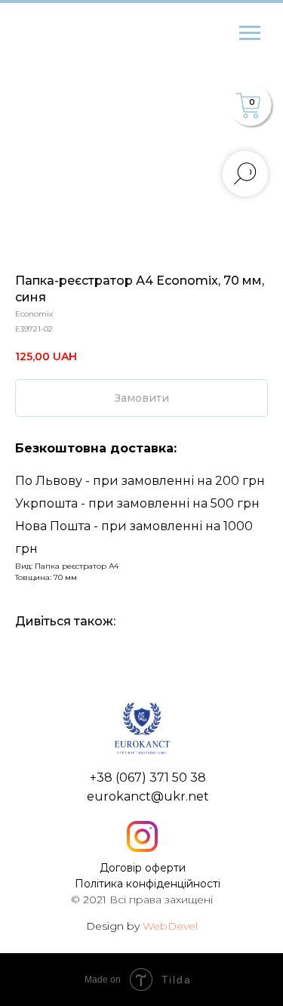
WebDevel (170, 926)
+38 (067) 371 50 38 (148, 777)
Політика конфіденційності (147, 883)
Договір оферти (143, 868)
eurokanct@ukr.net (148, 796)
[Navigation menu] (249, 33)
